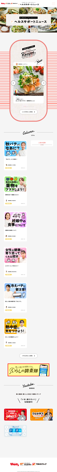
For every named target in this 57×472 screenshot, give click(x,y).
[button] (13, 83)
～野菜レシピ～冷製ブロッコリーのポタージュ (23, 100)
